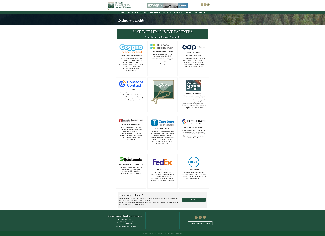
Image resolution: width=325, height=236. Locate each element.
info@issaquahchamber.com (126, 227)
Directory (188, 12)
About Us (177, 12)
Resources (154, 12)
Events (143, 12)
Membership (132, 12)
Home (122, 12)
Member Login (200, 12)
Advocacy (165, 12)
